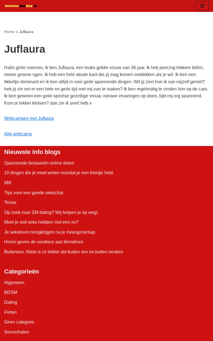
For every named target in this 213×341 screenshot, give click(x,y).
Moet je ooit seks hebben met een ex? (41, 222)
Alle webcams (18, 134)
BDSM (10, 292)
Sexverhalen (16, 332)
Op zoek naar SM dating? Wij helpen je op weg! (51, 212)
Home (9, 31)
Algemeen (14, 282)
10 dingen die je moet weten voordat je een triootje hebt (58, 172)
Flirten (10, 312)
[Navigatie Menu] (202, 6)
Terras (10, 202)
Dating (10, 302)
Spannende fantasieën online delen (39, 163)
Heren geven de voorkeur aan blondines (43, 241)
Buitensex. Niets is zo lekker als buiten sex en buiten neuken (63, 251)
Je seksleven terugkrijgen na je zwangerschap (49, 232)
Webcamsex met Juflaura (29, 118)
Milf (7, 182)
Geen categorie (19, 322)
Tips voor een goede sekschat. (34, 192)
